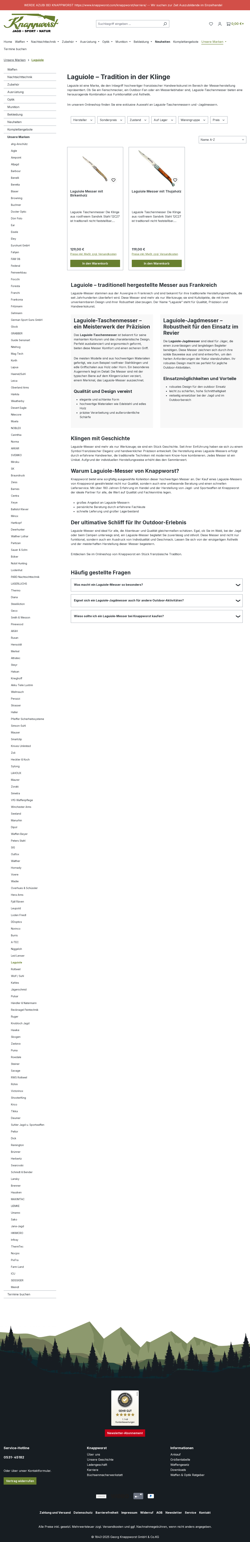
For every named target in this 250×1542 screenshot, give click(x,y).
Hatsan (15, 671)
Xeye (14, 502)
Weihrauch (17, 691)
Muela (14, 421)
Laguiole (16, 962)
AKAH (14, 631)
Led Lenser (18, 955)
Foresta (15, 286)
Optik (10, 99)
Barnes (15, 488)
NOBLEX (16, 428)
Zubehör (13, 84)
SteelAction (18, 603)
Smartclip (16, 739)
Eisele (14, 231)
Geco (14, 610)
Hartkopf (16, 522)
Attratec (15, 658)
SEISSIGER (17, 1280)
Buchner (16, 204)
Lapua (14, 367)
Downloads (178, 1470)
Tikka (14, 1111)
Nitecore (16, 414)
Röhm (14, 1084)
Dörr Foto (16, 218)
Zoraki (15, 786)
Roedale (16, 1057)
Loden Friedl (18, 915)
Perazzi (15, 698)
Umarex (15, 1212)
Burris (14, 935)
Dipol (14, 827)
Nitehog (15, 346)
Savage (15, 1070)
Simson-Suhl (18, 725)
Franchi (15, 292)
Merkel (15, 651)
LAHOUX (16, 773)
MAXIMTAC (18, 1199)
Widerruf (146, 1512)
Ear (13, 225)
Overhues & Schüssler (24, 888)
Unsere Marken (18, 137)
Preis (217, 120)
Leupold (16, 908)
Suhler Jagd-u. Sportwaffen (27, 1124)
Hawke (15, 1030)
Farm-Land (17, 1266)
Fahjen (15, 252)
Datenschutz (83, 1512)
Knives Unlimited (21, 746)
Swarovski (17, 1165)
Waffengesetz (179, 1464)
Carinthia (16, 434)
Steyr (14, 664)
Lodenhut (16, 570)
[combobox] (128, 23)
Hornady (16, 867)
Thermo (15, 590)
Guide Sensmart (20, 340)
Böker (14, 556)
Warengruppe (191, 120)
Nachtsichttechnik (19, 77)
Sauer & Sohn (19, 549)
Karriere (92, 1470)
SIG (13, 847)
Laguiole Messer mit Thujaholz (156, 191)
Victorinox (17, 1090)
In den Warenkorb (95, 263)
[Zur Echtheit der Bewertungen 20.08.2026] (125, 1425)
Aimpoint (16, 157)
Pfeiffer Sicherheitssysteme (27, 718)
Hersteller (80, 120)
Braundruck (18, 475)
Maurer (15, 779)
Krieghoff (16, 678)
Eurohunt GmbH (20, 245)
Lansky (15, 1178)
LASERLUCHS (19, 583)
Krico (14, 1104)
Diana (14, 597)
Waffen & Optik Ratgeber (187, 1475)
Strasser (16, 705)
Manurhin (16, 820)
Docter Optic (18, 211)
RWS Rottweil (19, 1077)
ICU (13, 1273)
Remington (17, 1145)
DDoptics (16, 921)
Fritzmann (17, 306)
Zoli (13, 752)
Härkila (15, 394)
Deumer (15, 1118)
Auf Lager (161, 120)
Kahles (15, 982)
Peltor (14, 1131)
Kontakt (205, 1512)
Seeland (16, 813)
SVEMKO (16, 455)
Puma (14, 1050)
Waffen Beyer (19, 833)
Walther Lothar (19, 536)
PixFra (14, 1260)
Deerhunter (18, 529)
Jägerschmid (19, 989)
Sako (14, 1219)
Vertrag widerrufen (20, 1481)
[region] (125, 5)
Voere (14, 874)
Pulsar (14, 996)
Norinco (15, 928)
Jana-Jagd (17, 1226)
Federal (15, 265)
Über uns (93, 1454)
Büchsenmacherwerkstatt (105, 1475)
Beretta (15, 184)
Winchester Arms (21, 806)
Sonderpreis (109, 120)
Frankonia (17, 299)
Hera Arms (17, 894)
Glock (14, 326)
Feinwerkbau (19, 272)
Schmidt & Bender (22, 1172)
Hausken (16, 1192)
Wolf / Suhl (17, 975)
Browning (16, 198)
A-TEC (15, 942)
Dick (13, 1138)
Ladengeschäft (97, 1464)
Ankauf (175, 1454)
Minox (14, 516)
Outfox (15, 854)
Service (190, 1512)
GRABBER (17, 333)
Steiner (15, 1063)
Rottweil (15, 969)
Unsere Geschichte (100, 1459)
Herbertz (16, 1158)
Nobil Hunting (19, 563)
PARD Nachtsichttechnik (25, 576)
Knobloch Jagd (20, 1023)
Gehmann (16, 313)
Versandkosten (113, 1526)
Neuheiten (14, 122)
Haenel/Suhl (18, 373)
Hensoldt (16, 644)
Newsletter (173, 1512)
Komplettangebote (20, 129)
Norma (15, 441)
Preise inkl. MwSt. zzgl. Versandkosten (93, 254)
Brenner (16, 1185)
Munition (13, 107)
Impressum (129, 1512)
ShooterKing (18, 1097)
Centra (15, 495)
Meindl (15, 1287)
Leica (14, 380)
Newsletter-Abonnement (125, 1433)
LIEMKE (15, 1205)
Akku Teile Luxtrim (22, 685)
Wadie (15, 881)
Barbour (16, 171)
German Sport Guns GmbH (26, 319)
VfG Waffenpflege (22, 800)
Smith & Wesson (20, 617)
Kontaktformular (39, 1471)
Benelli (15, 177)
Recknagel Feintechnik (24, 1009)
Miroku (15, 461)
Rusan (14, 637)
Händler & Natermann (24, 1003)
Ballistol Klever (20, 509)
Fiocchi (15, 279)
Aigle (14, 150)
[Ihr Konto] (219, 23)
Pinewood (17, 624)
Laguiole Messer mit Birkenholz (86, 193)
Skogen (15, 1036)
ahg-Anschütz (19, 144)
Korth (14, 360)
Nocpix (15, 1253)
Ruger (14, 1016)
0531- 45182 (14, 1457)
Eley (13, 238)
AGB (159, 1512)
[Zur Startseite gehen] (31, 23)
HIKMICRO (17, 1233)
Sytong (15, 766)
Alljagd (15, 164)
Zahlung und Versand (55, 1512)
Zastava (15, 1043)
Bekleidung (15, 114)
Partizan (16, 543)
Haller (14, 712)
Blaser (14, 191)
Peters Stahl (18, 840)
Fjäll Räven (17, 901)
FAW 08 (15, 259)
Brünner (15, 1151)
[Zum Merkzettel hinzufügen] (113, 180)
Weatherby (17, 401)
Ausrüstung (15, 92)
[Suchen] (165, 23)
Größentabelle (180, 1459)
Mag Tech (17, 353)
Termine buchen (18, 1294)
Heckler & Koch (20, 759)
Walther (15, 860)
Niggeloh (16, 948)
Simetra (15, 793)
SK (12, 468)
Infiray (14, 1239)
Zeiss (14, 482)
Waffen (12, 69)
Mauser (15, 732)
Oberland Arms (20, 387)
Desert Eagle (19, 407)
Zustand (136, 120)
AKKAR (15, 448)
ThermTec (17, 1246)
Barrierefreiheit (107, 1512)
